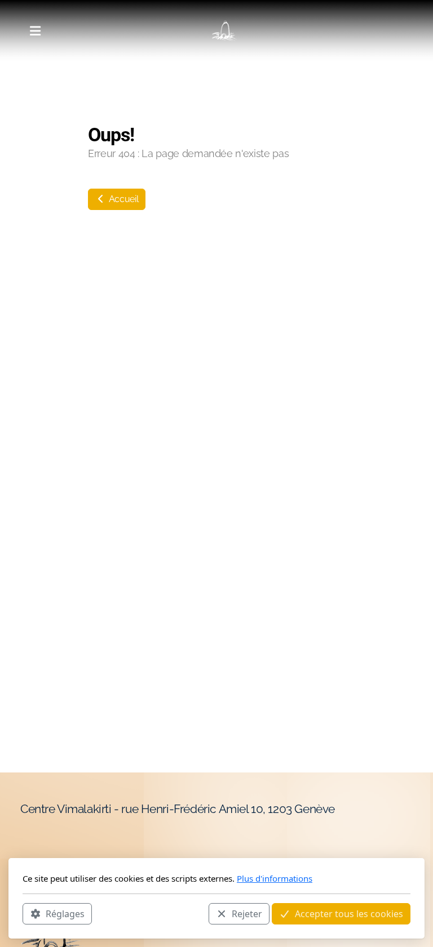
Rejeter (247, 914)
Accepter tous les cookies (349, 914)
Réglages (65, 914)
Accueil (122, 199)
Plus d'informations (274, 878)
